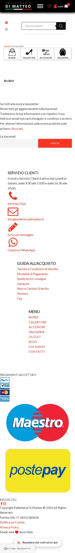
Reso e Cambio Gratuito (33, 288)
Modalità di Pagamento (32, 274)
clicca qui (16, 128)
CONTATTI (37, 351)
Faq (19, 298)
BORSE (33, 317)
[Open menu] (40, 6)
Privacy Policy (9, 527)
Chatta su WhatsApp (21, 250)
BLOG (33, 341)
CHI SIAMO (37, 346)
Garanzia (23, 283)
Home (7, 46)
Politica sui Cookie (12, 522)
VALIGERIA (36, 332)
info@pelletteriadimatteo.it (26, 219)
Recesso (22, 293)
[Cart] (67, 6)
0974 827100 (17, 204)
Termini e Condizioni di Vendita (37, 269)
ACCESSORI (37, 327)
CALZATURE (37, 322)
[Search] (61, 26)
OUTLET (35, 337)
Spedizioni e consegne (31, 278)
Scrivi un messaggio (20, 234)
